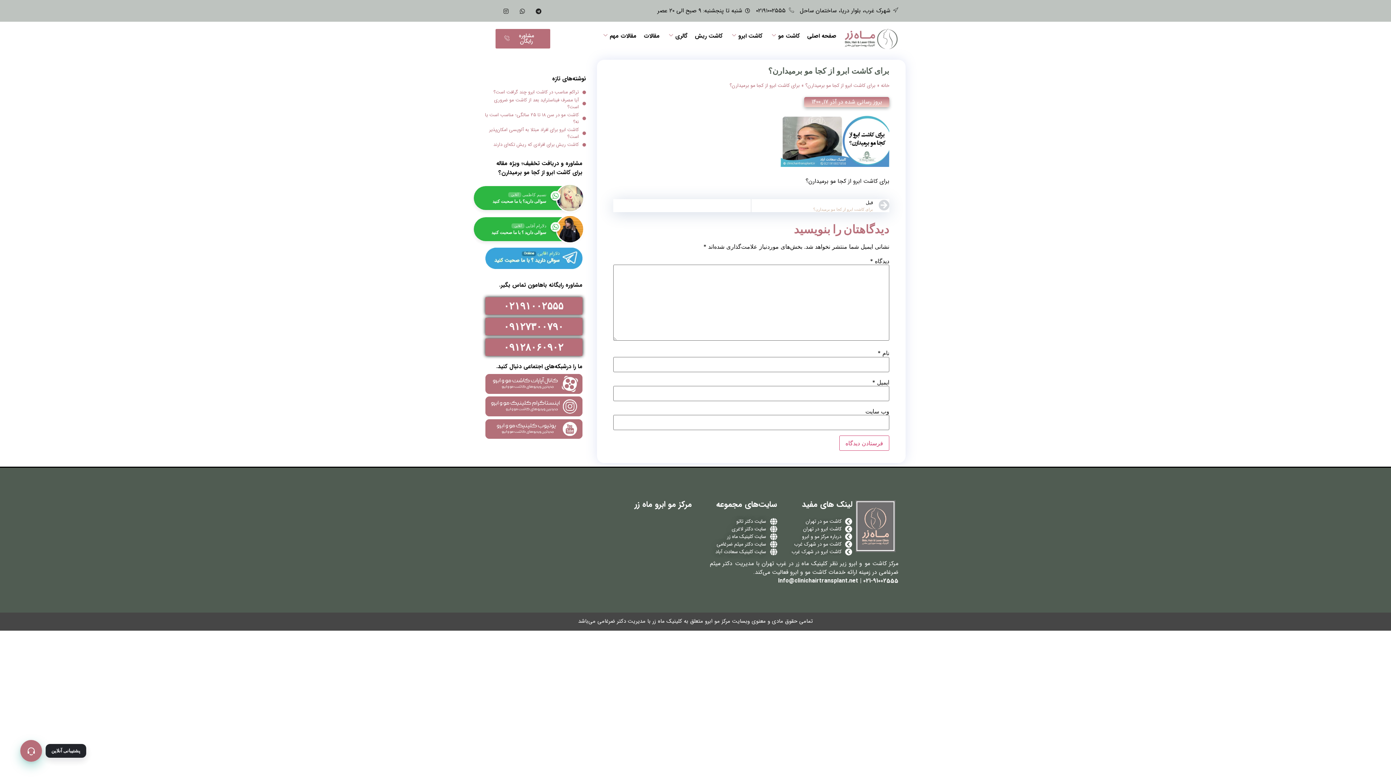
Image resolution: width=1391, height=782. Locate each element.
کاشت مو (789, 36)
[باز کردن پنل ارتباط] (31, 751)
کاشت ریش (709, 36)
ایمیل (880, 382)
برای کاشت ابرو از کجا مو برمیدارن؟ (840, 85)
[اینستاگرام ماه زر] (506, 10)
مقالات (652, 36)
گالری (681, 36)
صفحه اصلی (821, 36)
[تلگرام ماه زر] (538, 10)
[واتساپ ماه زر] (522, 10)
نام (883, 353)
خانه (885, 85)
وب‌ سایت (877, 411)
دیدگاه (879, 261)
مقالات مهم (623, 36)
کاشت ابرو (750, 36)
